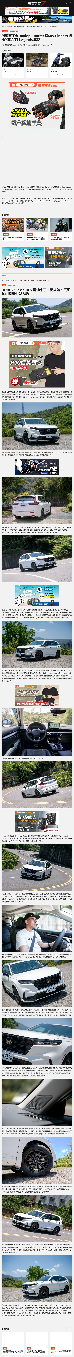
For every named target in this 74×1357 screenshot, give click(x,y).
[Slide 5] (39, 388)
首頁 (3, 27)
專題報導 (9, 27)
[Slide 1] (34, 388)
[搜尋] (66, 3)
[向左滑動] (67, 215)
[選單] (70, 3)
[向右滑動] (71, 215)
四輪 (7, 281)
